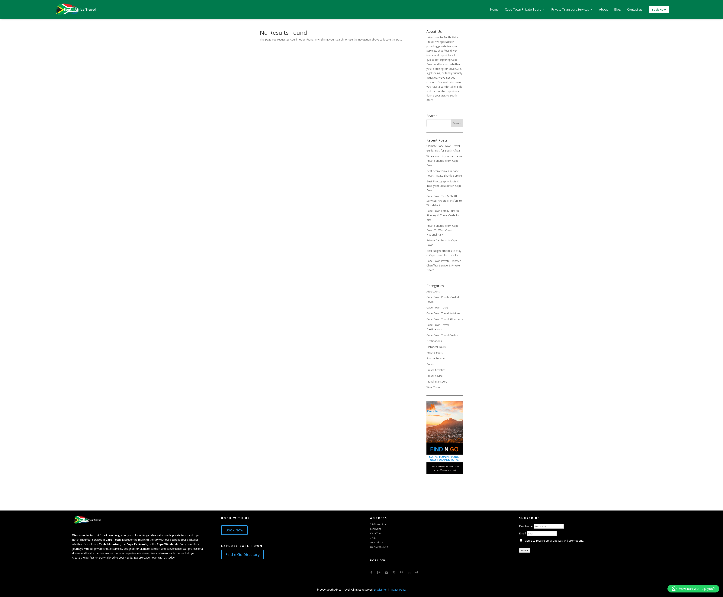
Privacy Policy (398, 589)
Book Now (234, 530)
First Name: (526, 526)
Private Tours (434, 352)
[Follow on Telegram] (416, 572)
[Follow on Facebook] (371, 572)
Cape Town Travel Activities (443, 313)
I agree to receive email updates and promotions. (553, 540)
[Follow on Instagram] (379, 572)
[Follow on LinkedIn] (409, 572)
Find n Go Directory (242, 554)
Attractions (433, 291)
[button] (693, 588)
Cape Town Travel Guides (442, 335)
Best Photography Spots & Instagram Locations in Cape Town (443, 186)
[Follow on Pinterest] (401, 572)
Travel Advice (434, 376)
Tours (430, 364)
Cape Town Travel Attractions (444, 319)
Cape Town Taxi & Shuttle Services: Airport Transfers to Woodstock (444, 200)
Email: (523, 533)
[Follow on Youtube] (386, 572)
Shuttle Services (436, 358)
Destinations (434, 341)
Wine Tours (433, 387)
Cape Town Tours (437, 307)
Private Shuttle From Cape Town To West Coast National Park (442, 230)
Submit (525, 550)
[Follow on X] (394, 572)
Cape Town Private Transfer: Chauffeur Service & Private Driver (443, 265)
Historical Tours (436, 347)
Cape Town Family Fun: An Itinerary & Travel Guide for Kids (443, 215)
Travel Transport (436, 381)
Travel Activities (435, 370)
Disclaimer (380, 589)
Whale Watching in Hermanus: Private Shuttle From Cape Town (444, 161)
